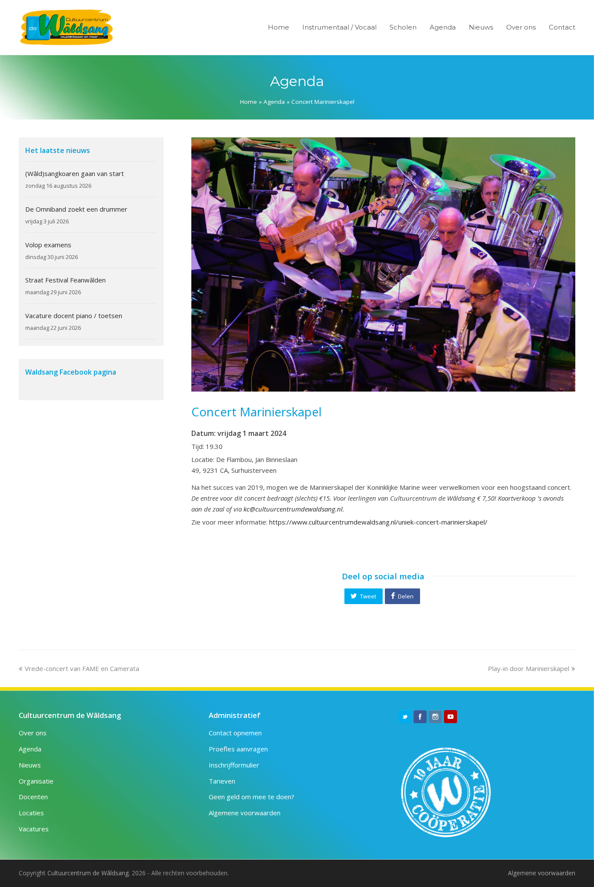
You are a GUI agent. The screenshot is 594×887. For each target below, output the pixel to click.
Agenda (274, 102)
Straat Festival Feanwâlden (65, 280)
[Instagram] (435, 716)
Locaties (31, 812)
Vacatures (34, 828)
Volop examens (48, 244)
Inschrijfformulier (234, 765)
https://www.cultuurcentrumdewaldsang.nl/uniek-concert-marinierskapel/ (378, 522)
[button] (363, 596)
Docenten (33, 796)
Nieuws (30, 765)
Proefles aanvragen (238, 748)
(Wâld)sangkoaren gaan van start (74, 173)
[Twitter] (404, 716)
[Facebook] (420, 716)
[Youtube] (450, 716)
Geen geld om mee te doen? (251, 796)
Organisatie (36, 781)
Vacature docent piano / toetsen (73, 315)
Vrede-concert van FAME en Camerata (81, 668)
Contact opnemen (235, 732)
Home (248, 102)
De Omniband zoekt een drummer (76, 209)
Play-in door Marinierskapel (528, 668)
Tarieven (222, 781)
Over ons (33, 732)
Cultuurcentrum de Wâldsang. (88, 873)
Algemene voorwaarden (244, 812)
